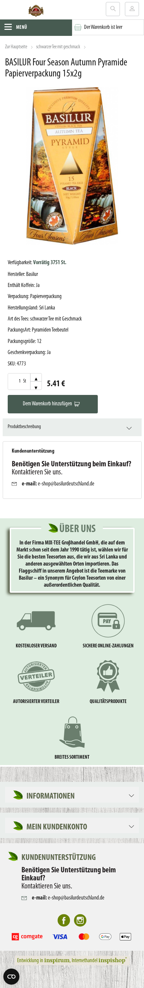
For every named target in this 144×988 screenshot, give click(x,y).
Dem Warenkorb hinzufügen (47, 404)
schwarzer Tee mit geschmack (58, 47)
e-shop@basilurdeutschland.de (66, 484)
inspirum (57, 960)
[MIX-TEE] (36, 12)
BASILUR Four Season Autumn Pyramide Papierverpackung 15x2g (66, 68)
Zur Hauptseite (16, 47)
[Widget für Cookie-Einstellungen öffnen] (11, 977)
